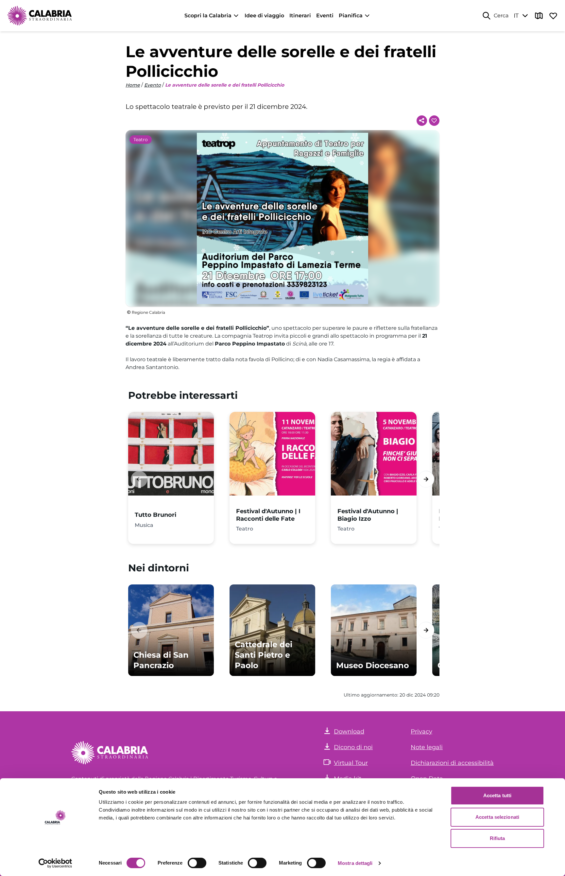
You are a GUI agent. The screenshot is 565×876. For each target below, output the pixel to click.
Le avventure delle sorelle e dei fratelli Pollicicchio (224, 85)
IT (516, 15)
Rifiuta (497, 838)
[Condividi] (422, 120)
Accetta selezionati (497, 817)
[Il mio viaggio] (553, 15)
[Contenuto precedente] (139, 479)
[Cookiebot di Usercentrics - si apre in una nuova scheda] (55, 863)
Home (133, 85)
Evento (152, 85)
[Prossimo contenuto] (426, 479)
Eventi (325, 15)
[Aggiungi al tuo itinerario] (434, 120)
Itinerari (300, 15)
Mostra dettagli (355, 863)
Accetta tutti (497, 795)
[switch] (197, 863)
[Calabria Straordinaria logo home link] (40, 15)
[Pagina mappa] (538, 15)
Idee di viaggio (264, 15)
